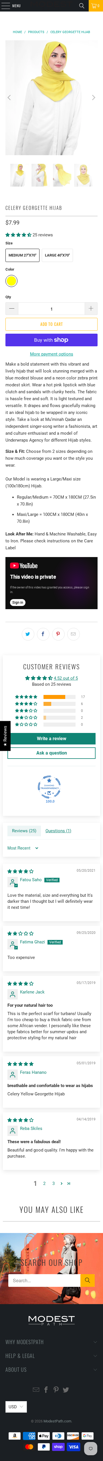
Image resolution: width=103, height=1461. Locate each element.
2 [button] (44, 1183)
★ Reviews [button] (5, 735)
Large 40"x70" (57, 255)
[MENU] (2, 6)
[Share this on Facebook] (43, 634)
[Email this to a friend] (73, 634)
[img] (20, 871)
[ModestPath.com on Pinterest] (56, 1390)
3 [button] (53, 1183)
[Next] (93, 97)
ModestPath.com (57, 1421)
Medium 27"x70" (22, 255)
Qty (8, 297)
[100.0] (49, 787)
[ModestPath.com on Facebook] (46, 1390)
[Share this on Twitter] (28, 634)
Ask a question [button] (51, 753)
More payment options (51, 354)
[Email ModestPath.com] (36, 1390)
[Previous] (9, 97)
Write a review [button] (51, 738)
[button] (18, 235)
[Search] (81, 6)
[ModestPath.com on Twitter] (66, 1390)
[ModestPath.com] (51, 6)
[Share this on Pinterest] (58, 634)
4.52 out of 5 (66, 678)
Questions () (58, 830)
